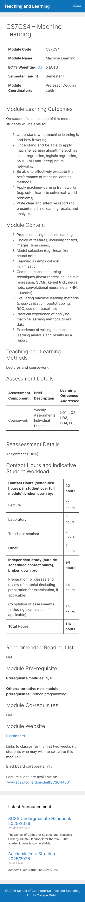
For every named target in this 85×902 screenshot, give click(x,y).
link (48, 766)
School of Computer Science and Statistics (48, 891)
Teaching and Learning (27, 6)
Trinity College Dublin (42, 895)
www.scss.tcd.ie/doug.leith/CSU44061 (38, 782)
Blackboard (15, 736)
